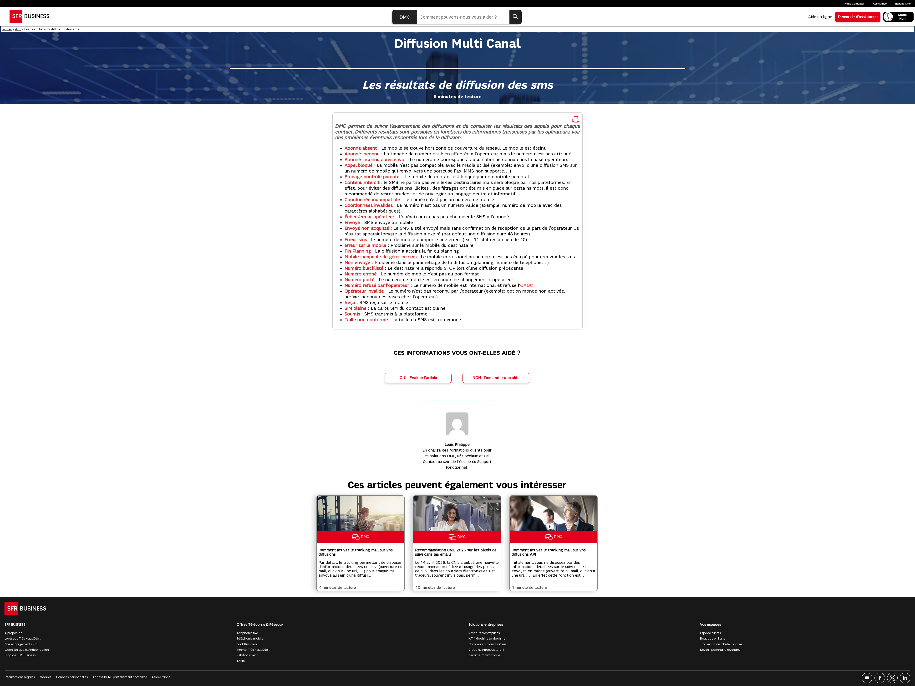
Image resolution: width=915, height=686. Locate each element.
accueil (7, 29)
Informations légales (20, 677)
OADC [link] (526, 285)
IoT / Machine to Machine (486, 638)
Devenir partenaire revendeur (721, 650)
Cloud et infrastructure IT (486, 650)
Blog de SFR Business (20, 655)
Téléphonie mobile (250, 638)
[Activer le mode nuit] (898, 17)
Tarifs (241, 661)
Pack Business (247, 644)
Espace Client (903, 3)
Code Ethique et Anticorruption (27, 650)
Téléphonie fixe (247, 633)
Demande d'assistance (858, 17)
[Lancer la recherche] (515, 17)
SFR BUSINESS (15, 624)
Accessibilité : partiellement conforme (120, 677)
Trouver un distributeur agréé (721, 644)
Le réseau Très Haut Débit (23, 638)
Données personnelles (72, 677)
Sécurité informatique (484, 655)
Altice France (161, 677)
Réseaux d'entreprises (484, 633)
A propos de (13, 633)
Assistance (880, 3)
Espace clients (710, 633)
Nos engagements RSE (21, 644)
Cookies (45, 677)
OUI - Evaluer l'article (418, 378)
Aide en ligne (820, 17)
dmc (18, 29)
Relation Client (247, 655)
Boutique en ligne (712, 638)
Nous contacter (854, 3)
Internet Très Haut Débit (253, 650)
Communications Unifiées (487, 644)
